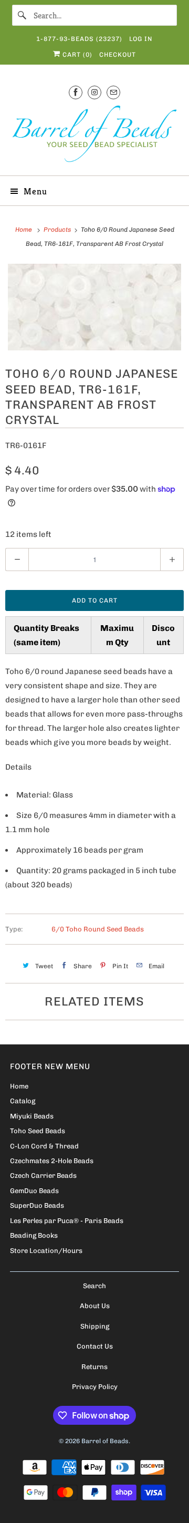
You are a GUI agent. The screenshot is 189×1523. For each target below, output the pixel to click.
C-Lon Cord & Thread (44, 1146)
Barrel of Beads (105, 1441)
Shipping (94, 1326)
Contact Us (95, 1346)
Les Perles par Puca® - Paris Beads (66, 1221)
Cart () (76, 54)
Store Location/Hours (46, 1251)
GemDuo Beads (34, 1191)
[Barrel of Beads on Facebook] (75, 92)
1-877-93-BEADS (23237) (79, 39)
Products (58, 229)
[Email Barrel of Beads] (113, 92)
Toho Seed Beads (37, 1131)
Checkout (117, 54)
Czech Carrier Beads (43, 1175)
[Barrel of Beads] (94, 136)
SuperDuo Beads (37, 1205)
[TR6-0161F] (94, 307)
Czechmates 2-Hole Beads (51, 1161)
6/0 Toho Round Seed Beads (97, 929)
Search (94, 1286)
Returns (94, 1367)
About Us (95, 1306)
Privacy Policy (95, 1387)
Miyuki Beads (32, 1116)
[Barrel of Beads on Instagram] (94, 92)
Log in (140, 39)
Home (19, 1086)
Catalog (22, 1101)
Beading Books (34, 1235)
